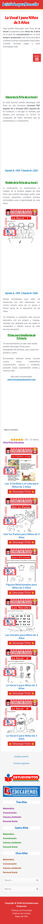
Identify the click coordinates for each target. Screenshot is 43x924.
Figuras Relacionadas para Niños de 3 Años (21, 586)
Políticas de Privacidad (21, 910)
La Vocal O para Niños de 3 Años (21, 737)
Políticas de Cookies (21, 913)
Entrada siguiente (21, 763)
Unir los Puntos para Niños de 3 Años (21, 536)
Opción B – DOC (30, 170)
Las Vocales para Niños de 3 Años (21, 637)
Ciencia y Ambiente (12, 817)
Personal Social (10, 821)
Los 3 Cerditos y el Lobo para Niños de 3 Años (21, 485)
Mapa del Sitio (21, 916)
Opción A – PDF (12, 170)
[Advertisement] (21, 72)
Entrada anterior (21, 756)
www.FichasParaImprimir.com (21, 379)
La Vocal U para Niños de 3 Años (21, 687)
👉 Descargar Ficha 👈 (21, 491)
